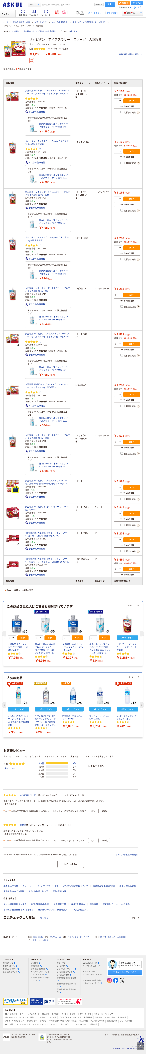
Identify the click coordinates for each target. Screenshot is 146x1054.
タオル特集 (122, 1018)
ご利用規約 (61, 966)
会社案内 (34, 963)
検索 (110, 4)
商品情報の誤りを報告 (129, 54)
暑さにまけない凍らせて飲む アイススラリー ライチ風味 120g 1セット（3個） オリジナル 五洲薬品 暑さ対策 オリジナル (53, 273)
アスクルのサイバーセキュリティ (40, 979)
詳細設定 (99, 4)
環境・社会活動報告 (38, 969)
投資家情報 (35, 966)
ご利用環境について (64, 972)
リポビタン (72, 31)
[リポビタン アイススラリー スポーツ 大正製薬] (127, 624)
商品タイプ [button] (100, 581)
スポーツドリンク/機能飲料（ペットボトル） (88, 22)
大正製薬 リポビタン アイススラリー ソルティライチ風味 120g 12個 (47, 436)
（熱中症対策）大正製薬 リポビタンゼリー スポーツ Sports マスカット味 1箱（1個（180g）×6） (47, 560)
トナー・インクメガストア (29, 1014)
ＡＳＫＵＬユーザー (29, 795)
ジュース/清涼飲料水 (59, 22)
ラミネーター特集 (84, 1014)
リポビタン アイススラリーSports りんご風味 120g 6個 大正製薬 (47, 239)
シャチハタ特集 (126, 1021)
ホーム (6, 22)
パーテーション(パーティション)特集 (19, 1018)
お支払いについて (10, 969)
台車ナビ (43, 1021)
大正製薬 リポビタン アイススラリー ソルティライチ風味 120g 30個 (47, 193)
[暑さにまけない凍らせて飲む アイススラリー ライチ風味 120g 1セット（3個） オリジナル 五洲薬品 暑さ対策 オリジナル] (32, 274)
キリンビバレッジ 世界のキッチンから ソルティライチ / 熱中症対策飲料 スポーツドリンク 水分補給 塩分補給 (45, 720)
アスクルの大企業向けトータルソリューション (92, 982)
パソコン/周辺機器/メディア (75, 886)
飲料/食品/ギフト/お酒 (21, 22)
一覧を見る (43, 918)
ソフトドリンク (41, 22)
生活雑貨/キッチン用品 (13, 891)
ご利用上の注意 (63, 975)
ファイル (27, 886)
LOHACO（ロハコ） (90, 963)
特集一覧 (93, 1025)
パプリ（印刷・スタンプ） (92, 966)
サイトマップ (62, 963)
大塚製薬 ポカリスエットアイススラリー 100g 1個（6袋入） (72, 647)
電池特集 (55, 1014)
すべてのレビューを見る (127, 854)
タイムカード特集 (68, 1014)
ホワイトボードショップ (103, 1014)
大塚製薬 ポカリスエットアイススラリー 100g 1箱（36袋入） (18, 647)
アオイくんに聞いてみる (125, 972)
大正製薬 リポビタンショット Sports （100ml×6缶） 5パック (47, 508)
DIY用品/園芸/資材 (80, 909)
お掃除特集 (88, 1018)
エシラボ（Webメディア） (92, 975)
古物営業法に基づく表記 (66, 978)
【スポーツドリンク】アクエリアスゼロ (127, 717)
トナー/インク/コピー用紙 (46, 886)
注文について (8, 963)
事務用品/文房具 (10, 886)
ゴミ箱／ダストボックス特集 (70, 1018)
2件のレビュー (9, 768)
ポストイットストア (40, 1025)
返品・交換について (10, 972)
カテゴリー (7, 14)
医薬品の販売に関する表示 (66, 990)
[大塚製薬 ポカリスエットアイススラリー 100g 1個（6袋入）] (73, 624)
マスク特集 (83, 1021)
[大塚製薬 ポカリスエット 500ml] (73, 695)
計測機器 (94, 904)
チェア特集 (40, 1018)
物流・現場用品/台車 (40, 904)
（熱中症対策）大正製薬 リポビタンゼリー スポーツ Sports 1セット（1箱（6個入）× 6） (47, 534)
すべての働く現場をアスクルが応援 (63, 1021)
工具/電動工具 (59, 904)
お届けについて (9, 966)
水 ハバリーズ (55, 937)
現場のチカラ (32, 1021)
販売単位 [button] (79, 581)
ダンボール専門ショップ (14, 1021)
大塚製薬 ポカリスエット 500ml (72, 717)
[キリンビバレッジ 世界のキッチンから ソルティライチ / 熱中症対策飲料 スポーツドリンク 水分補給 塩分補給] (46, 695)
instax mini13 (38, 937)
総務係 (23, 825)
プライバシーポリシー (65, 969)
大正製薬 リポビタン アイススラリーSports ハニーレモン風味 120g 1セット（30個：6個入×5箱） (47, 92)
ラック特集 (52, 1018)
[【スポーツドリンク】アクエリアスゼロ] (127, 695)
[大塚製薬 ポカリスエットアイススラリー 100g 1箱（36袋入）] (19, 624)
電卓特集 (45, 1014)
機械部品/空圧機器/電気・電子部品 (18, 909)
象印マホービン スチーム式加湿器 (113, 937)
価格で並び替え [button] (121, 581)
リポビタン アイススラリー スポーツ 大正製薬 (127, 647)
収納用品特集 (112, 1021)
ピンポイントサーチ (80, 1025)
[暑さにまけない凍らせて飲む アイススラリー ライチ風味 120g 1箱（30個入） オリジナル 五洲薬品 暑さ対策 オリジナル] (32, 127)
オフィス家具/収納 (127, 886)
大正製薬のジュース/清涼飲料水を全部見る (40, 31)
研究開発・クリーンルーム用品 (116, 904)
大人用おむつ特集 (97, 1021)
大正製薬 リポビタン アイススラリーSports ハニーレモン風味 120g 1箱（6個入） (47, 386)
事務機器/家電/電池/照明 (104, 886)
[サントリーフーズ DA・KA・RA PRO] (100, 695)
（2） (39, 98)
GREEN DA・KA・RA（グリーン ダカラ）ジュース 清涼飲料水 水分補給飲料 (18, 720)
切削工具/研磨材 (78, 904)
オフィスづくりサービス (60, 1025)
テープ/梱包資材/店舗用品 (15, 904)
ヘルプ (138, 7)
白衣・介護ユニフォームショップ (17, 1025)
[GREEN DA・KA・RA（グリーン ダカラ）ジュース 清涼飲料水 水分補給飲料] (19, 695)
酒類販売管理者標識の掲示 (66, 985)
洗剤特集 (98, 1018)
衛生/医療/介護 (59, 891)
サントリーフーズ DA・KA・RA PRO (99, 717)
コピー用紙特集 (11, 1014)
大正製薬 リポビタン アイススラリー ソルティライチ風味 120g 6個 (47, 289)
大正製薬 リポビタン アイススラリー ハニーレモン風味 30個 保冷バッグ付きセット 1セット (47, 482)
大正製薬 (15, 31)
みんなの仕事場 (89, 972)
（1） (39, 149)
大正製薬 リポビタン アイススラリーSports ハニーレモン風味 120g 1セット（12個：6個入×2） (47, 335)
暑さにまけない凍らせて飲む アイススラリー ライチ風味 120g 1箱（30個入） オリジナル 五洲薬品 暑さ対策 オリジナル (53, 126)
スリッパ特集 (110, 1018)
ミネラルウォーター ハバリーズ (80, 937)
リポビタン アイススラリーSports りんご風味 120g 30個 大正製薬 (47, 142)
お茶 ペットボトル (40, 940)
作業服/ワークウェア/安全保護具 (52, 909)
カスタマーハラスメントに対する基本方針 (40, 973)
